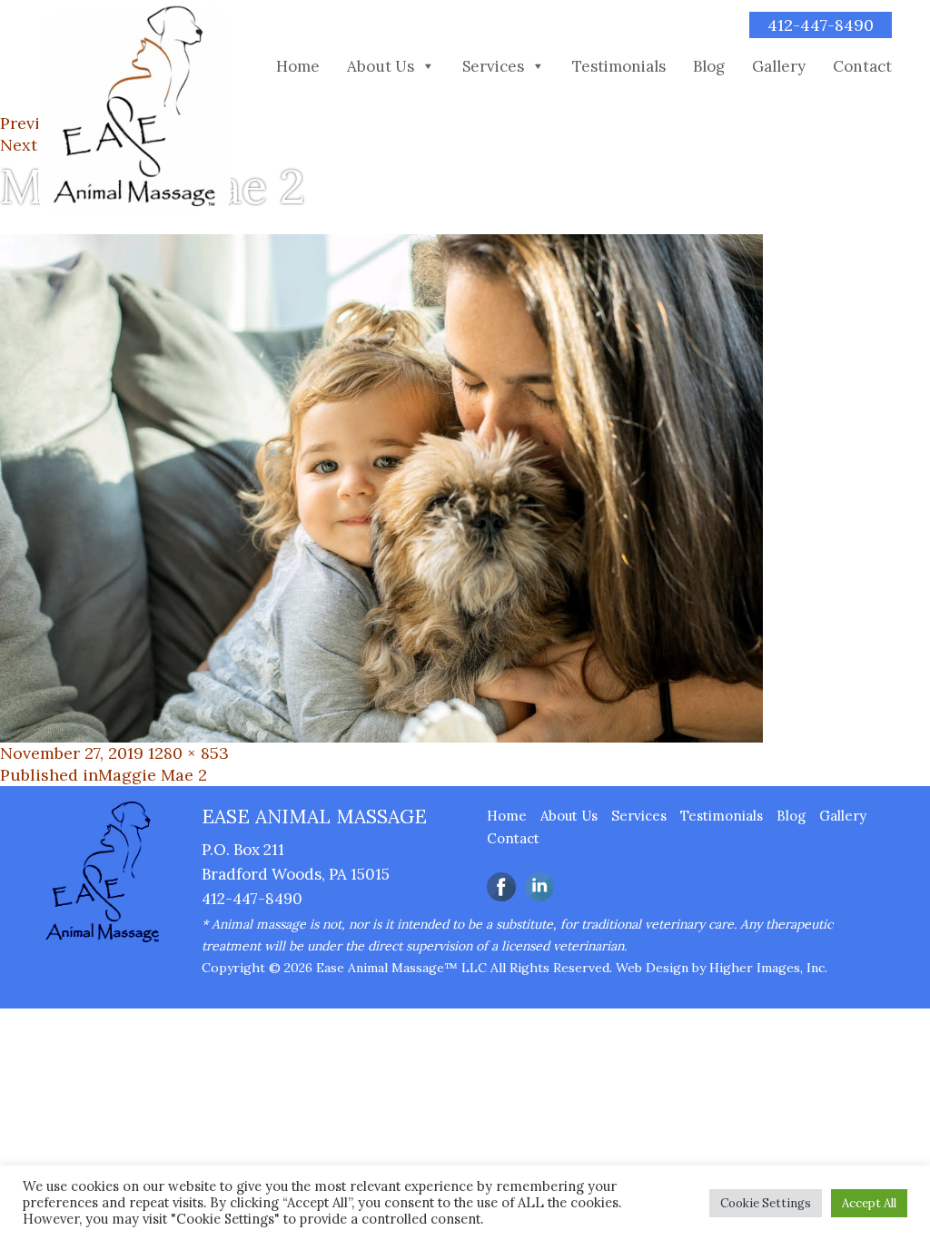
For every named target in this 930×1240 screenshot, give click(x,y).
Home (298, 66)
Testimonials (619, 66)
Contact (862, 66)
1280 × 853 (188, 753)
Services (493, 66)
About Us (380, 66)
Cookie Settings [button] (765, 1203)
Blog (709, 66)
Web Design (652, 968)
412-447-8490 (820, 25)
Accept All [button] (869, 1203)
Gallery (779, 66)
